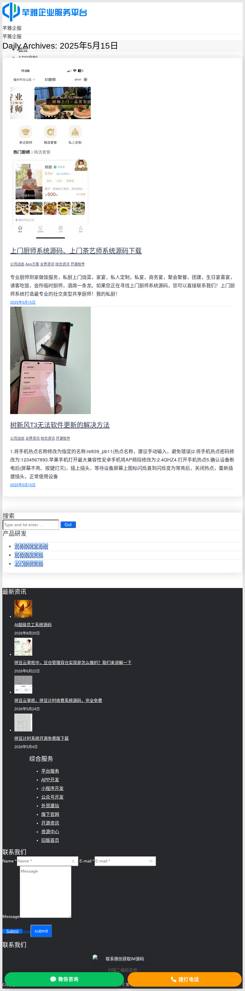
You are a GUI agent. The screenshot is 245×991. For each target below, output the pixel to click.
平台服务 (50, 771)
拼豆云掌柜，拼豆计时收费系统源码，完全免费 (58, 700)
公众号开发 (52, 796)
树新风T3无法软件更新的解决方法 (60, 425)
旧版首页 (50, 840)
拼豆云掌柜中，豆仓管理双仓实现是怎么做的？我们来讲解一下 (72, 662)
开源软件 (78, 263)
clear (26, 931)
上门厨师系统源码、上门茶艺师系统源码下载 (76, 250)
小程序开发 (52, 788)
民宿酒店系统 (29, 555)
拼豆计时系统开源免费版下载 (41, 738)
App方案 (32, 263)
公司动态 (17, 263)
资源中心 (50, 831)
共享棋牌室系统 (31, 546)
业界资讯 (47, 263)
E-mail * (86, 861)
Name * (9, 861)
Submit (12, 931)
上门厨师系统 (29, 563)
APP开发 (50, 779)
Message (11, 916)
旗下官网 (50, 814)
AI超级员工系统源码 (33, 624)
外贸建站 (50, 805)
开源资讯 (50, 822)
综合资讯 (62, 263)
